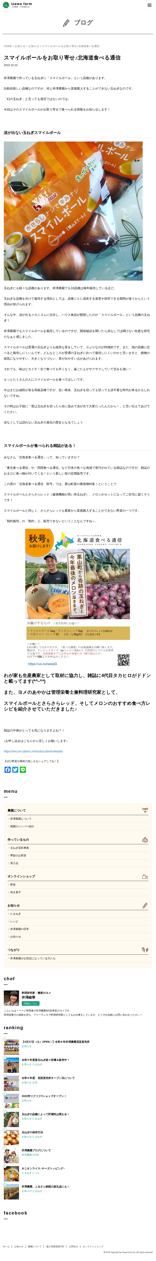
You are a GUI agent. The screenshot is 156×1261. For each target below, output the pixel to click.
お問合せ (73, 1246)
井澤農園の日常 (19, 929)
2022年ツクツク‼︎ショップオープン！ (44, 1096)
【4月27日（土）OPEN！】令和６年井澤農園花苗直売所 (56, 1041)
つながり (14, 949)
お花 (34, 1082)
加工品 (14, 863)
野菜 (13, 884)
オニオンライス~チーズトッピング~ (43, 1168)
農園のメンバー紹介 (22, 826)
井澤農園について (21, 818)
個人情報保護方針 (55, 1246)
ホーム (6, 1246)
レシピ (14, 921)
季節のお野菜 (18, 855)
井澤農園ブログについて (36, 1150)
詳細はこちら (30, 1003)
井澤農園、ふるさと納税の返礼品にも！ (46, 1186)
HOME (8, 46)
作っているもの (18, 839)
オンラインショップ (21, 876)
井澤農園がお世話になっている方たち (33, 958)
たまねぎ (15, 913)
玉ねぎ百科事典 (19, 847)
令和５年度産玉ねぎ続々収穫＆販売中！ (46, 1059)
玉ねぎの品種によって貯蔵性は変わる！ (46, 1114)
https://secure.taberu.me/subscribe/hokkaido (33, 751)
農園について (17, 810)
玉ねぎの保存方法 (32, 1132)
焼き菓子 (15, 892)
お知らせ (20, 46)
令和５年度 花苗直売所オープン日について (48, 1077)
